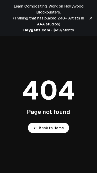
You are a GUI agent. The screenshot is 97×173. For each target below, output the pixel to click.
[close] (91, 18)
